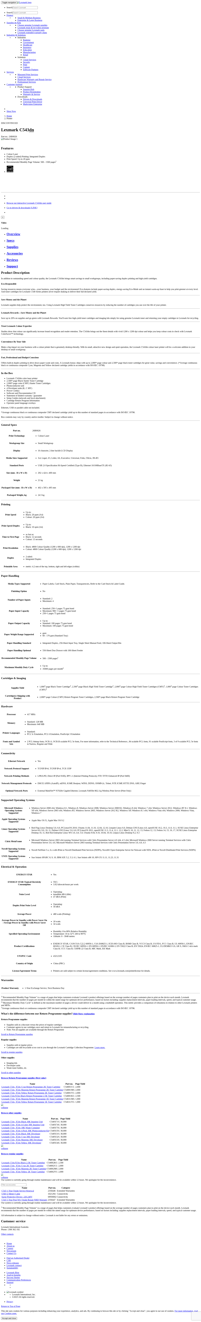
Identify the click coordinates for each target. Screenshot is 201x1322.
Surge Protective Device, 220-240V (17, 1197)
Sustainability (12, 1268)
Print (25, 65)
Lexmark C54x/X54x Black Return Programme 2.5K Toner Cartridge (32, 1096)
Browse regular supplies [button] (12, 1154)
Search (9, 7)
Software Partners (30, 69)
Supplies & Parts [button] (14, 23)
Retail (25, 55)
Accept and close (9, 1318)
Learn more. (100, 1047)
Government (28, 42)
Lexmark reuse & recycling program (33, 27)
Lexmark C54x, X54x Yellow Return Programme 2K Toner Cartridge (32, 1093)
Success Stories (13, 1277)
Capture (26, 67)
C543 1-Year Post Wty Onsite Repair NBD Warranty (24, 1200)
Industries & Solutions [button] (16, 35)
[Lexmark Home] (24, 2)
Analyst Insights (14, 1275)
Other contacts (7, 1234)
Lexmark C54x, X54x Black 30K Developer (21, 1134)
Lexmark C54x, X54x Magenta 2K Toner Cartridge (24, 1169)
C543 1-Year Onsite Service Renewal (18, 1191)
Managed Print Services (28, 74)
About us (10, 1246)
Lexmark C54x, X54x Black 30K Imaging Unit (22, 1122)
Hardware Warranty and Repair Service (35, 79)
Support (10, 1282)
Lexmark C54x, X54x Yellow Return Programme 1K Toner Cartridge (32, 1102)
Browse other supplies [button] (11, 1113)
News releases (13, 1263)
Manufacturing (29, 52)
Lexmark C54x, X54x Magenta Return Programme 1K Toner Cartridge (32, 1099)
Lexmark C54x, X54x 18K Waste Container (21, 1128)
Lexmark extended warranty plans (32, 32)
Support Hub (28, 89)
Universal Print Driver (32, 102)
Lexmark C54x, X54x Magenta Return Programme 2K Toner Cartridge (32, 1090)
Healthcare (27, 45)
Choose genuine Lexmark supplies (32, 25)
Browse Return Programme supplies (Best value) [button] (23, 1078)
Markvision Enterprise (32, 104)
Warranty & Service (31, 94)
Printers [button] (10, 15)
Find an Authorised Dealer (18, 1258)
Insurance (27, 47)
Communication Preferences (19, 1280)
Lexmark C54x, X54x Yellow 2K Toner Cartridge (23, 1172)
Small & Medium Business (29, 18)
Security (26, 62)
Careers (10, 1248)
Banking (26, 40)
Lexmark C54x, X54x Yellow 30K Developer (21, 1143)
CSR (9, 1260)
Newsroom (11, 1251)
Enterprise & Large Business (30, 20)
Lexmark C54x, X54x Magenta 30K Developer (22, 1140)
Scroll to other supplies (11, 1072)
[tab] (103, 234)
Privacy (10, 1301)
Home (9, 116)
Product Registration (32, 92)
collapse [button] (4, 1107)
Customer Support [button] (14, 84)
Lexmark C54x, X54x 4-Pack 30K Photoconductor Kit (25, 1131)
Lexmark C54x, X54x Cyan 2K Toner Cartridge (22, 1166)
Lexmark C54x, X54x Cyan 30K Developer (21, 1137)
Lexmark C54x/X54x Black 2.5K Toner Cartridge (23, 1163)
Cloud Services (29, 60)
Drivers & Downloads (32, 99)
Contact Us (11, 1253)
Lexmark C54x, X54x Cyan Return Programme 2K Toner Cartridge (31, 1087)
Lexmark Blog (13, 1272)
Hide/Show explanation (84, 1014)
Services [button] (10, 72)
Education (27, 50)
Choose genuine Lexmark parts (31, 30)
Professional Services (27, 82)
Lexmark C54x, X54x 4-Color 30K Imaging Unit (23, 1125)
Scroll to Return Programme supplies (17, 1034)
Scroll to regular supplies (11, 1052)
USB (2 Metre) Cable (11, 1194)
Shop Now (11, 111)
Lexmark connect (14, 1265)
